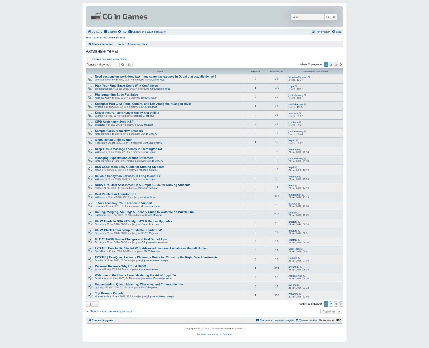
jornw (98, 269)
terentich (293, 113)
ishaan (292, 212)
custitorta (100, 124)
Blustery (99, 224)
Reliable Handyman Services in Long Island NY (127, 176)
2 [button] (331, 65)
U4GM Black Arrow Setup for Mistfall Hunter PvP (128, 230)
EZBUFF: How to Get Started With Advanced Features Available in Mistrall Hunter (151, 248)
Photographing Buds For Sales (116, 94)
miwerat (99, 206)
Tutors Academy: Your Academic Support (123, 203)
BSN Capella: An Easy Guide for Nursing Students (129, 167)
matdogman (294, 194)
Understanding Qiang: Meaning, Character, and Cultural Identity (139, 284)
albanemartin (102, 296)
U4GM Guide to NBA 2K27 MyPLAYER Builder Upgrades (133, 221)
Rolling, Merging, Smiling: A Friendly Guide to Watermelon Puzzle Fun (144, 212)
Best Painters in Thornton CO (115, 194)
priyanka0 (293, 267)
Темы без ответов (96, 37)
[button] (341, 64)
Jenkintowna (102, 278)
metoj (98, 188)
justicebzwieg (102, 97)
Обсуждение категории (154, 242)
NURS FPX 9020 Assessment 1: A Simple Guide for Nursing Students (142, 185)
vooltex (99, 115)
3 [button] (336, 65)
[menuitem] (95, 31)
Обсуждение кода (155, 79)
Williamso (100, 152)
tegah (98, 170)
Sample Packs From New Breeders (119, 131)
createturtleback (104, 88)
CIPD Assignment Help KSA (114, 121)
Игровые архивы (148, 170)
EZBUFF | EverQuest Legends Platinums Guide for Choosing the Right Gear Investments (156, 257)
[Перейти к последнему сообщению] (309, 77)
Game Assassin (150, 224)
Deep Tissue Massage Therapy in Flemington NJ (128, 149)
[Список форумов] (171, 16)
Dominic (99, 260)
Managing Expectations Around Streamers (124, 158)
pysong (99, 106)
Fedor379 (100, 142)
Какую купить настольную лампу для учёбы (127, 112)
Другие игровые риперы (154, 260)
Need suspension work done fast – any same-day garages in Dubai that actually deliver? (156, 76)
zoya (291, 86)
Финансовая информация (113, 139)
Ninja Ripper (149, 152)
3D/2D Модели (149, 97)
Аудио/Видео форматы (159, 278)
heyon (291, 140)
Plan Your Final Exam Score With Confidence (126, 85)
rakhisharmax (295, 104)
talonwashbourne (104, 79)
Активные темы (117, 37)
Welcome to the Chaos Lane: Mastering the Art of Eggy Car (135, 275)
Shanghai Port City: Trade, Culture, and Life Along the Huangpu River (143, 103)
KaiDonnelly (101, 215)
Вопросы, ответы (144, 115)
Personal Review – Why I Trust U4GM (120, 266)
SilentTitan (100, 251)
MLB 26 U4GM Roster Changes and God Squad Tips (131, 239)
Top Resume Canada (109, 293)
